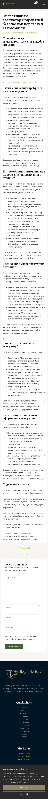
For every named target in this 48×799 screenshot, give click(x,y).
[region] (24, 782)
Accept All (24, 787)
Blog (21, 33)
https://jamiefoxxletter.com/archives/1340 (20, 82)
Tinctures (25, 731)
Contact (24, 736)
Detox (25, 719)
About (24, 734)
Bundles (25, 716)
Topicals (25, 725)
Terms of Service (24, 759)
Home (24, 707)
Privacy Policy (24, 753)
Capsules (25, 722)
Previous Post (24, 548)
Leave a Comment (10, 33)
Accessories (25, 728)
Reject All (24, 794)
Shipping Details (24, 756)
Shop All (24, 710)
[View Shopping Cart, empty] (35, 3)
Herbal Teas (25, 713)
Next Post (24, 554)
